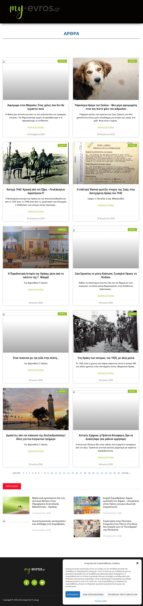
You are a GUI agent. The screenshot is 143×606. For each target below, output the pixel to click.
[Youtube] (42, 582)
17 (81, 473)
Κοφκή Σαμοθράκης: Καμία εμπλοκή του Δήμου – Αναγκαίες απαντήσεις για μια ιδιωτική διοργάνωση (121, 502)
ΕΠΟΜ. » (126, 473)
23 (106, 473)
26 (118, 473)
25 (114, 473)
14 (68, 473)
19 (89, 473)
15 (72, 473)
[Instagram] (34, 582)
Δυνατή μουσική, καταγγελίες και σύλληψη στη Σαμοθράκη (48, 522)
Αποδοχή (72, 594)
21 (97, 473)
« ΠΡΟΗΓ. (16, 473)
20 (93, 473)
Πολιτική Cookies (101, 601)
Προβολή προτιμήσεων (122, 594)
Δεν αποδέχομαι (93, 594)
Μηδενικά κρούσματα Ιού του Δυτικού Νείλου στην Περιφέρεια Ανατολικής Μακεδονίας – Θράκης (48, 502)
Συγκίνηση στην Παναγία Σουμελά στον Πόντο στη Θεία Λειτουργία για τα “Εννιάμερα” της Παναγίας (120, 525)
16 (77, 473)
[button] (137, 563)
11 (56, 473)
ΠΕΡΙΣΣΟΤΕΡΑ (36, 128)
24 (110, 473)
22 (102, 473)
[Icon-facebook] (26, 582)
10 (52, 473)
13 (64, 473)
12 (60, 473)
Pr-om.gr (35, 600)
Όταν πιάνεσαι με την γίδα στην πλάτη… (36, 358)
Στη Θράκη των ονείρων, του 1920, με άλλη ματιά (106, 358)
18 (85, 473)
